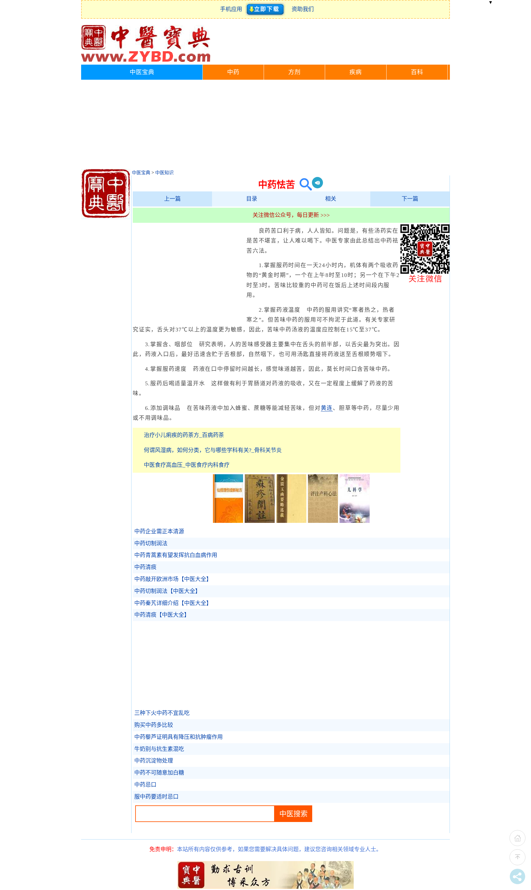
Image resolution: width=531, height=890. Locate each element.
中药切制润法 (150, 543)
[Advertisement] (265, 126)
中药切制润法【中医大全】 (167, 591)
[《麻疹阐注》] (260, 521)
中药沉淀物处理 (153, 761)
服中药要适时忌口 (156, 797)
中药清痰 (145, 567)
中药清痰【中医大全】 (162, 615)
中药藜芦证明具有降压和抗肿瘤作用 (178, 737)
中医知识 (164, 172)
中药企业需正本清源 (159, 531)
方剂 (294, 72)
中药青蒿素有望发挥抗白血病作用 (175, 555)
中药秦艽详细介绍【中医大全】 (173, 603)
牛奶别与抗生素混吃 (159, 749)
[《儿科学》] (355, 521)
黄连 (327, 408)
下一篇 (410, 199)
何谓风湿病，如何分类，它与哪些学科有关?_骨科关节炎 (213, 450)
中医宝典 (142, 72)
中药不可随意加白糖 (159, 773)
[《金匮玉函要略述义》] (291, 521)
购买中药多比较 (153, 725)
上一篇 (172, 199)
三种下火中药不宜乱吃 (162, 713)
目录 (251, 199)
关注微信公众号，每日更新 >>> (291, 215)
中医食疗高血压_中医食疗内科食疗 (187, 465)
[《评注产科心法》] (323, 521)
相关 (330, 199)
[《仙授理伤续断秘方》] (228, 521)
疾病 (355, 72)
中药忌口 (145, 785)
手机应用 (232, 9)
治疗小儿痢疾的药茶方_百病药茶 (184, 435)
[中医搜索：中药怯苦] (303, 184)
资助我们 (303, 9)
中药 (233, 72)
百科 (417, 72)
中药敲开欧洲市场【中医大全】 (173, 579)
